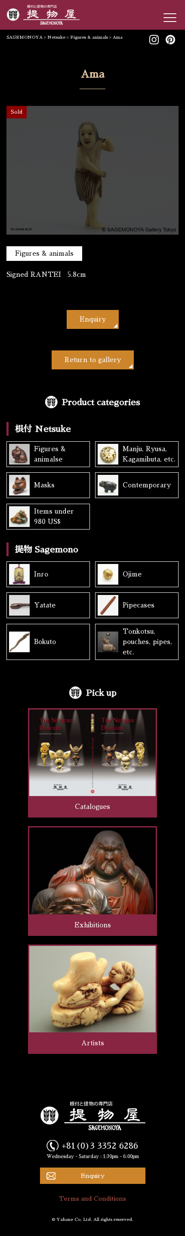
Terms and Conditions (92, 1199)
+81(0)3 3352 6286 (100, 1145)
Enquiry (93, 319)
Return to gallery (93, 359)
